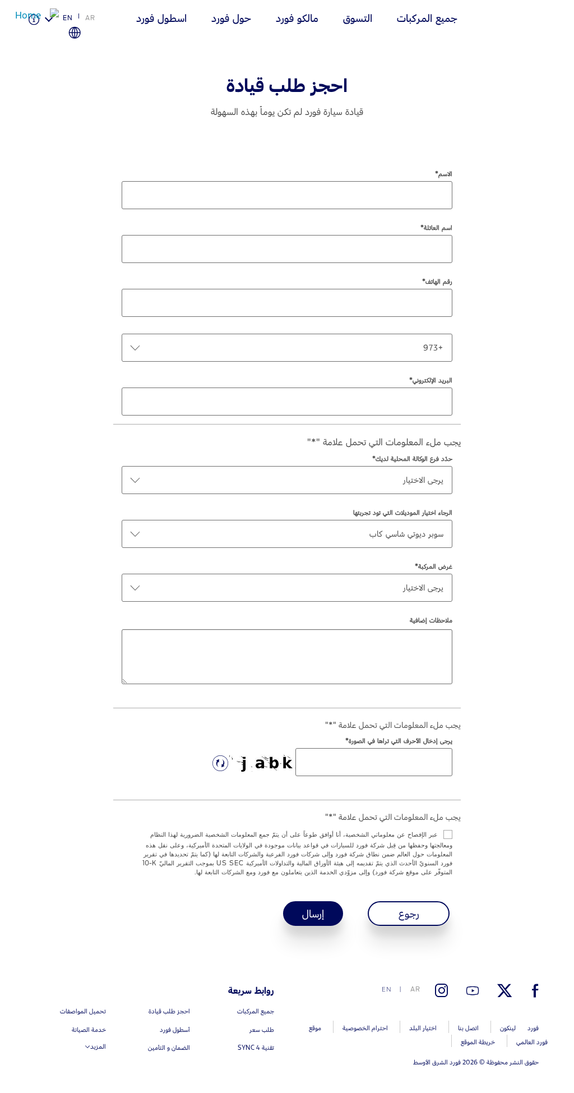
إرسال (313, 913)
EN (68, 18)
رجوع (409, 913)
